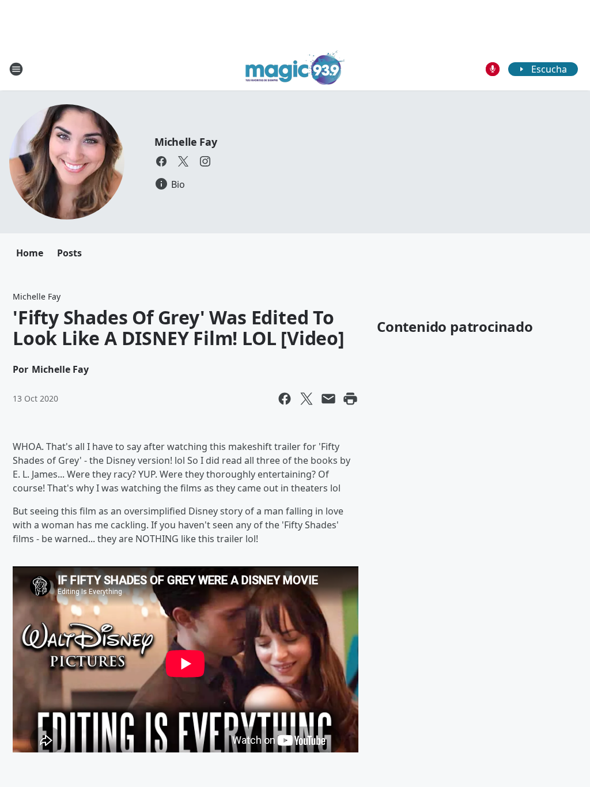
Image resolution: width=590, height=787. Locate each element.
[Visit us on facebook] (161, 161)
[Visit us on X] (183, 161)
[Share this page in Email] (328, 399)
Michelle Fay (185, 142)
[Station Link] (295, 69)
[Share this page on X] (306, 399)
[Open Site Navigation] (16, 69)
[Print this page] (350, 399)
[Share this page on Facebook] (285, 399)
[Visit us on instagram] (205, 161)
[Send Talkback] (493, 69)
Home (29, 253)
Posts (69, 253)
